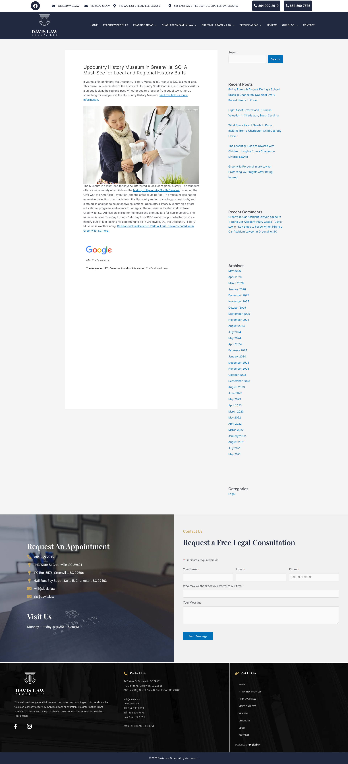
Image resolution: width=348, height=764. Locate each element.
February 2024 (237, 350)
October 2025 (237, 307)
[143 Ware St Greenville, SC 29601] (29, 565)
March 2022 (236, 430)
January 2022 (237, 436)
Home (94, 25)
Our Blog (288, 25)
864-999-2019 (44, 557)
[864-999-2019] (29, 557)
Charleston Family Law (177, 25)
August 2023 (236, 387)
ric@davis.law (44, 596)
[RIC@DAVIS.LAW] (86, 5)
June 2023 (235, 393)
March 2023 (236, 411)
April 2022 (235, 423)
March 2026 (236, 283)
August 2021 (236, 442)
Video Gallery (247, 706)
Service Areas (249, 25)
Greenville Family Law (216, 25)
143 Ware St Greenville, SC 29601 (58, 565)
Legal (231, 494)
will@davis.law (68, 5)
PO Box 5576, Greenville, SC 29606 (59, 573)
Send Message (198, 636)
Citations (244, 720)
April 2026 (235, 277)
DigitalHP (254, 744)
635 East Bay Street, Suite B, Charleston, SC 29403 (206, 5)
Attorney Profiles (115, 25)
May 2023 (234, 399)
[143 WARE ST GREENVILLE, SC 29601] (114, 5)
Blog (242, 728)
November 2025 (238, 301)
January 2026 (237, 289)
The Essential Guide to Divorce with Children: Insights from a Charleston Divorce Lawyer (251, 151)
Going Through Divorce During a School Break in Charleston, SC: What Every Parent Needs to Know (254, 95)
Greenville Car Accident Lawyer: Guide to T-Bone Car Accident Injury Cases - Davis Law (255, 221)
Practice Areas (143, 25)
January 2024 (237, 356)
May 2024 (234, 338)
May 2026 (234, 271)
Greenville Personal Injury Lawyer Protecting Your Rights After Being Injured (250, 172)
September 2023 (239, 381)
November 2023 (238, 368)
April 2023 (235, 405)
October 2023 (237, 374)
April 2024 (235, 344)
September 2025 (239, 313)
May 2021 (234, 454)
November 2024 (238, 319)
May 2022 (234, 417)
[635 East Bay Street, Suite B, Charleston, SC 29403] (169, 5)
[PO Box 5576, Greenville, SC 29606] (29, 573)
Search (232, 52)
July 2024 (234, 332)
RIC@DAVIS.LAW (100, 5)
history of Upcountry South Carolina (156, 190)
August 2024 (236, 326)
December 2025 (238, 295)
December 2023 (238, 362)
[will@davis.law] (53, 5)
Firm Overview (247, 699)
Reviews (272, 25)
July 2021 (234, 448)
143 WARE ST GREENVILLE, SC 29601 (140, 5)
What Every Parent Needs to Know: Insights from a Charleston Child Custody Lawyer (254, 131)
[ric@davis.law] (29, 597)
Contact (309, 25)
